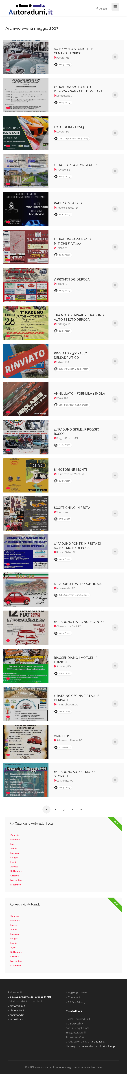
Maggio (14, 853)
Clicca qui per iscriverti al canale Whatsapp (90, 1046)
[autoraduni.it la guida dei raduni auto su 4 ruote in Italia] (31, 9)
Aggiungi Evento (77, 992)
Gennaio (14, 835)
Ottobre (14, 875)
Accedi (103, 8)
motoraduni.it (17, 1006)
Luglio (13, 862)
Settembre (16, 871)
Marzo (13, 844)
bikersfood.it (17, 1015)
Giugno (14, 857)
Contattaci (74, 997)
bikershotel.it (17, 1010)
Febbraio (15, 839)
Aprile (13, 848)
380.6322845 (98, 1041)
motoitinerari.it (17, 1019)
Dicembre (15, 884)
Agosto (14, 866)
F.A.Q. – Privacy (76, 1002)
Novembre (16, 880)
